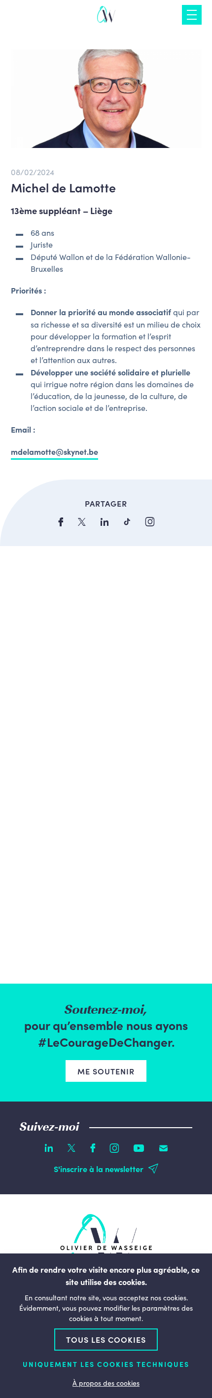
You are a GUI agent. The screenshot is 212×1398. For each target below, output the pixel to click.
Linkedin (49, 1148)
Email (163, 1148)
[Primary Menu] (192, 15)
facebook (60, 521)
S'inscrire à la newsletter (98, 1168)
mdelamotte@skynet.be (54, 451)
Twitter (71, 1148)
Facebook (92, 1147)
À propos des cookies (106, 1383)
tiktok (127, 521)
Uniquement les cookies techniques (106, 1364)
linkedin (104, 522)
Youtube (139, 1148)
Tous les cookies (106, 1339)
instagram (149, 521)
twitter (82, 522)
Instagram (114, 1148)
